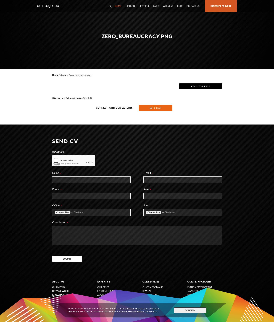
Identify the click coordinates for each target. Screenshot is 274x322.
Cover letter (59, 222)
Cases (156, 6)
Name (55, 172)
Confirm (190, 310)
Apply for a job (200, 86)
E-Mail (147, 172)
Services (144, 6)
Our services (150, 281)
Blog (179, 6)
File (145, 205)
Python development (199, 287)
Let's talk (156, 108)
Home (118, 6)
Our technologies (199, 281)
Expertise (130, 6)
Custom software (152, 287)
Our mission (59, 287)
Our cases (103, 287)
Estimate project (220, 6)
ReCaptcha (58, 151)
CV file (56, 205)
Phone (56, 189)
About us (168, 6)
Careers (64, 75)
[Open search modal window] (110, 6)
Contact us (193, 6)
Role (146, 189)
